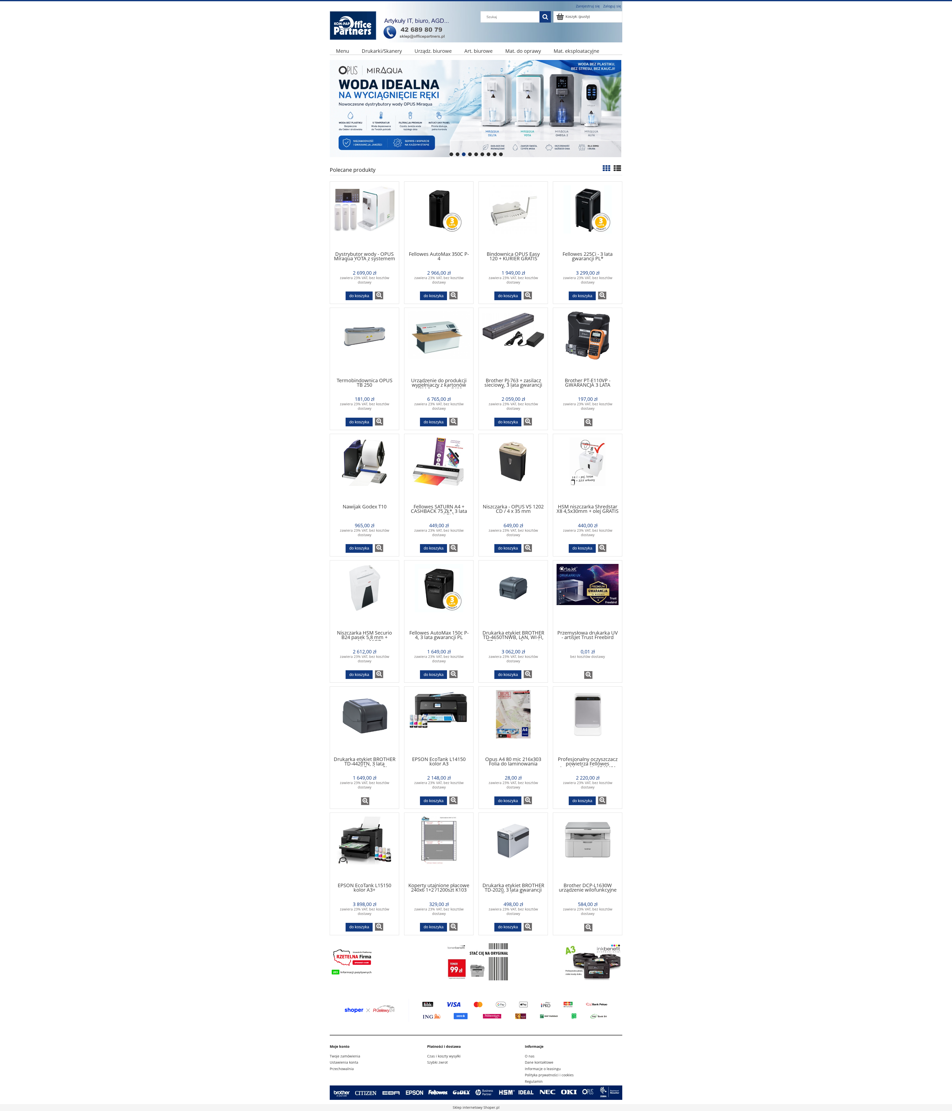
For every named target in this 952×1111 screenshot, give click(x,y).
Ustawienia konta (344, 1062)
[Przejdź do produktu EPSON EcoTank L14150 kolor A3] (439, 721)
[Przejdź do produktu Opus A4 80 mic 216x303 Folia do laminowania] (513, 721)
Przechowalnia (342, 1068)
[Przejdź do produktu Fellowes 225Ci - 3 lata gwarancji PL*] (588, 216)
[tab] (451, 154)
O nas (530, 1056)
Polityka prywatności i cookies (549, 1075)
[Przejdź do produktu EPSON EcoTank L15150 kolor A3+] (364, 847)
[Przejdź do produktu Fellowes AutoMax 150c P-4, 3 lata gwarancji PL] (439, 595)
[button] (379, 295)
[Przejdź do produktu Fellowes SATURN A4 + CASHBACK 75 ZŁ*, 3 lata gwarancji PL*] (439, 468)
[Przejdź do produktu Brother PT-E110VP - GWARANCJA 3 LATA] (588, 342)
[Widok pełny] (617, 168)
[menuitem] (343, 51)
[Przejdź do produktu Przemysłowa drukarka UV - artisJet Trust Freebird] (588, 595)
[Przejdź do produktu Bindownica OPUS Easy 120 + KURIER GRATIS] (513, 216)
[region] (476, 108)
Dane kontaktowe (539, 1062)
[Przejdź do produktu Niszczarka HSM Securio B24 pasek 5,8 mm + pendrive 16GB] (364, 595)
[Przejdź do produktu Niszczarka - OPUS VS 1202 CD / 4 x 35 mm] (513, 468)
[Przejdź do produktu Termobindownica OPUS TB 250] (364, 342)
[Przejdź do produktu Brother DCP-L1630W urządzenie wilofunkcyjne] (588, 847)
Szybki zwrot (437, 1062)
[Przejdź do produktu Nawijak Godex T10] (364, 468)
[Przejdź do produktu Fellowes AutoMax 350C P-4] (439, 216)
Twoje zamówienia (345, 1056)
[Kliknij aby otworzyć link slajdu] (476, 108)
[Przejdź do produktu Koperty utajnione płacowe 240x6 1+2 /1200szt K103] (439, 847)
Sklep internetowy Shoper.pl (476, 1107)
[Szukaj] (545, 17)
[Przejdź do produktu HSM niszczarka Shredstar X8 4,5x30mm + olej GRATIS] (588, 468)
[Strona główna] (392, 24)
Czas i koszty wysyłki (444, 1056)
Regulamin (534, 1081)
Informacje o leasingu (543, 1068)
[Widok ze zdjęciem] (606, 168)
